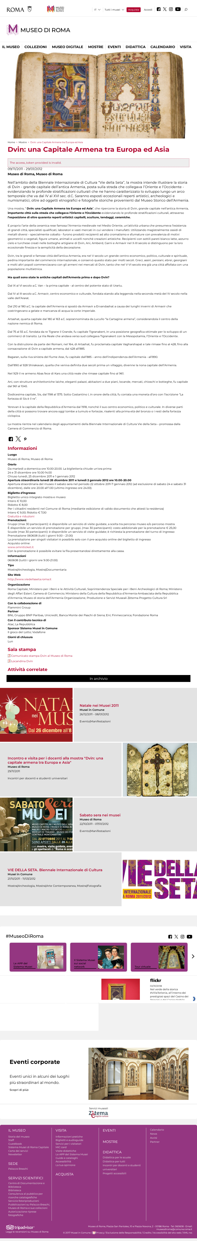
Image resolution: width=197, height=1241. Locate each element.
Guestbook (15, 1143)
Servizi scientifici (25, 1178)
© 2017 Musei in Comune (77, 1232)
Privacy (100, 1232)
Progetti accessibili (114, 1173)
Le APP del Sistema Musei (22, 965)
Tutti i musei (112, 9)
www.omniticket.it (21, 547)
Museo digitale (67, 47)
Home (11, 142)
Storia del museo (18, 1136)
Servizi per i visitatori (68, 1143)
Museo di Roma (45, 30)
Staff (11, 1140)
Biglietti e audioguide (69, 1140)
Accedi (148, 9)
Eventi (114, 47)
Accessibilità (63, 1161)
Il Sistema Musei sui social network (84, 963)
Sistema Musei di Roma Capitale (28, 1147)
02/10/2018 (169, 993)
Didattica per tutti (114, 1161)
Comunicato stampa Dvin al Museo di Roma (41, 656)
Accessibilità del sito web (167, 1232)
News (153, 1133)
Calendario (162, 47)
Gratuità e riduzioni (21, 516)
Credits (147, 1232)
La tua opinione (65, 1165)
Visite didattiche (66, 1150)
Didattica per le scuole (117, 1157)
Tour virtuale (143, 966)
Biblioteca (14, 1190)
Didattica (136, 47)
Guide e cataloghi (67, 1157)
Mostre (95, 47)
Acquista (133, 9)
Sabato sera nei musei (100, 815)
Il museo (11, 47)
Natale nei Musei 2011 (99, 705)
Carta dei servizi (18, 1150)
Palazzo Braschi (18, 1168)
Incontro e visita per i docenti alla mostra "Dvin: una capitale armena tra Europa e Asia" (55, 760)
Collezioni (35, 47)
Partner (154, 1141)
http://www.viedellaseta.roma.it (29, 579)
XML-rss (187, 1232)
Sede (13, 1163)
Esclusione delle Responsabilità (123, 1232)
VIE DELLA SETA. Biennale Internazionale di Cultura (55, 870)
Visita (185, 47)
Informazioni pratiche (69, 1136)
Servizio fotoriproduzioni (23, 1200)
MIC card (61, 1147)
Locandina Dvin (22, 661)
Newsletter (15, 1154)
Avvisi (153, 1137)
